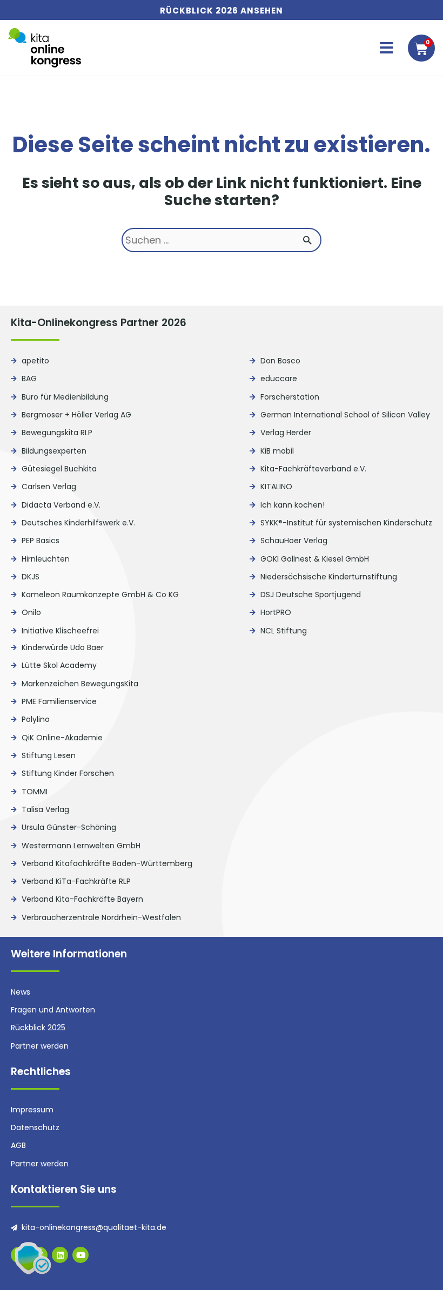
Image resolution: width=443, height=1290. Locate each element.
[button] (386, 48)
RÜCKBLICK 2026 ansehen (221, 10)
